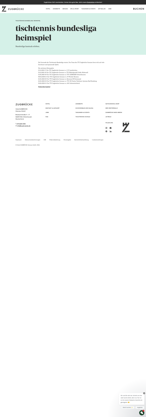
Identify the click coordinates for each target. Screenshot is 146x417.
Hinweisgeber (67, 140)
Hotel (48, 104)
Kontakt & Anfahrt (53, 108)
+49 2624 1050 (21, 124)
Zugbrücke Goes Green (114, 112)
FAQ (47, 117)
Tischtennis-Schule (83, 117)
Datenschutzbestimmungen (32, 140)
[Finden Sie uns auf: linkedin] (111, 131)
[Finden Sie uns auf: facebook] (111, 128)
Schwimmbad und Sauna (84, 108)
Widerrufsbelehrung (54, 140)
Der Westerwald (112, 108)
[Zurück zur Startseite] (13, 9)
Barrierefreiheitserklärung (81, 140)
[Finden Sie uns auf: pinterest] (107, 131)
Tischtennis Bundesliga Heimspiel (28, 20)
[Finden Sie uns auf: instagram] (107, 128)
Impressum (19, 140)
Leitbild (108, 117)
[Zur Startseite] (28, 104)
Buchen (138, 9)
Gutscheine (90, 2)
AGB (45, 140)
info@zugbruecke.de (23, 126)
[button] (131, 399)
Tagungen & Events (82, 112)
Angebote (79, 104)
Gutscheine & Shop (112, 104)
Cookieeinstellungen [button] (97, 140)
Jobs (47, 112)
